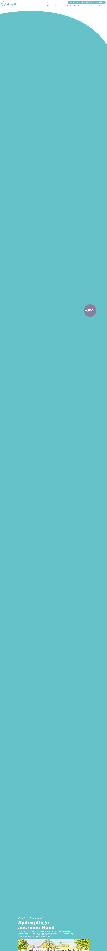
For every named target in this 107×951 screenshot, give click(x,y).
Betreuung (57, 5)
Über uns (101, 5)
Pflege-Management (79, 5)
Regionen (91, 5)
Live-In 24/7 (68, 5)
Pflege (49, 5)
